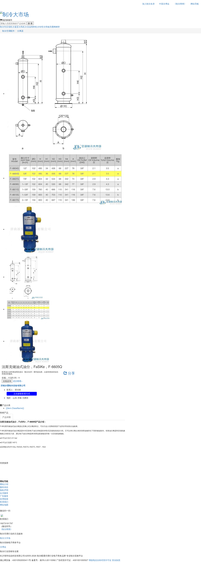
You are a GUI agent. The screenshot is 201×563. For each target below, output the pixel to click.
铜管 (58, 26)
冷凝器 (15, 26)
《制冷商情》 (180, 3)
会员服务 (4, 492)
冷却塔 (40, 26)
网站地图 (4, 504)
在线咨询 (7, 381)
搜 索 (30, 23)
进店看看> (17, 381)
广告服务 (4, 495)
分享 (71, 373)
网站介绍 (4, 484)
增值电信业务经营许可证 (100, 560)
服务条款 (4, 487)
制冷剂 (3, 26)
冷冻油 (28, 26)
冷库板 (46, 26)
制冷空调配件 (8, 30)
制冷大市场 (5, 537)
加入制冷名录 (148, 3)
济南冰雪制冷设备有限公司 (13, 385)
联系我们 (4, 501)
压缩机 (9, 26)
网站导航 (195, 3)
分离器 (20, 30)
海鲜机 (34, 26)
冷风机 (22, 26)
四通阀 (52, 26)
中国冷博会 (164, 3)
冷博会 (3, 546)
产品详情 (6, 417)
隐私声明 (4, 489)
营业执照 (116, 560)
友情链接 (4, 498)
